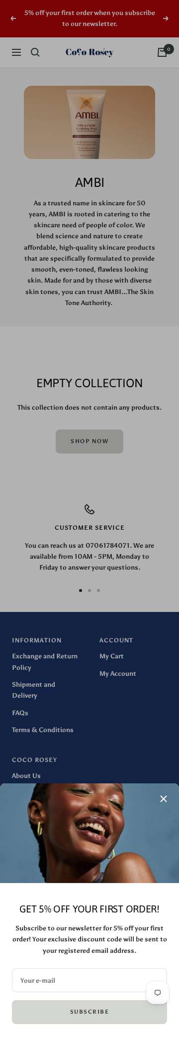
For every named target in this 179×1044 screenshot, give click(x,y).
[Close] (163, 798)
